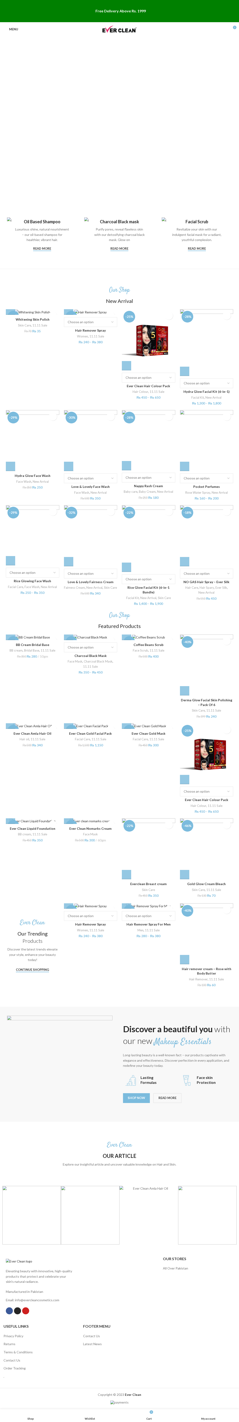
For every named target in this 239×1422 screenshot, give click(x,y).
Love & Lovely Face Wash (90, 487)
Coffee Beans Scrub (148, 645)
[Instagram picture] (31, 1215)
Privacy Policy (13, 1336)
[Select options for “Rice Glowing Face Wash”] (10, 560)
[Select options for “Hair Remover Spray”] (68, 310)
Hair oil (24, 739)
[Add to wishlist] (169, 316)
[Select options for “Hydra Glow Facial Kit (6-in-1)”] (184, 371)
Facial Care (15, 587)
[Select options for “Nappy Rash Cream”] (126, 465)
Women (82, 336)
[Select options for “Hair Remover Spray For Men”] (126, 904)
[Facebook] (9, 1310)
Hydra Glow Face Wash (32, 476)
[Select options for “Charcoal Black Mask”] (68, 635)
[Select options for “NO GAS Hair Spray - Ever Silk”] (184, 561)
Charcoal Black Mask (90, 656)
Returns (9, 1344)
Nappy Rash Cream (148, 486)
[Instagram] (17, 1310)
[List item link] (40, 1300)
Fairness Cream (74, 587)
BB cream (16, 650)
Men (140, 930)
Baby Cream (147, 491)
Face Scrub (140, 650)
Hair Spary (207, 587)
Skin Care (24, 325)
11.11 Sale (39, 325)
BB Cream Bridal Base (32, 645)
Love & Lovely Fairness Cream (90, 582)
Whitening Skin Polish (32, 319)
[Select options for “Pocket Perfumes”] (184, 466)
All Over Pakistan (175, 1268)
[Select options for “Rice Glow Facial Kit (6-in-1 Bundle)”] (126, 567)
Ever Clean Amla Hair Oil (32, 733)
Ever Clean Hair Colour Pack (148, 386)
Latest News (92, 1344)
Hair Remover (198, 979)
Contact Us (12, 1360)
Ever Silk (221, 587)
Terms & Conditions (18, 1352)
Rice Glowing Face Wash (32, 581)
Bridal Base (31, 650)
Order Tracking (15, 1368)
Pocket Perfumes (206, 487)
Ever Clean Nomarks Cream (90, 828)
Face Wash (23, 481)
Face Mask (75, 661)
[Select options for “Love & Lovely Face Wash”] (68, 466)
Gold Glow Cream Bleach (206, 884)
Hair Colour (140, 392)
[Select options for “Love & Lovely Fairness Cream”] (68, 561)
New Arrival (213, 397)
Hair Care (191, 587)
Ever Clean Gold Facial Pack (90, 733)
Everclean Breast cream (148, 884)
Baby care (130, 491)
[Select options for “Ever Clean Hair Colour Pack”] (126, 365)
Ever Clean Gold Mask (148, 733)
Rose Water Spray (197, 492)
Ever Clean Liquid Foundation (32, 828)
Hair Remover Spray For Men (149, 924)
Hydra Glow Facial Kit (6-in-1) (206, 392)
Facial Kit (197, 397)
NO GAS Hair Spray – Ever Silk (206, 582)
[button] (10, 310)
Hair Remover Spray (90, 330)
